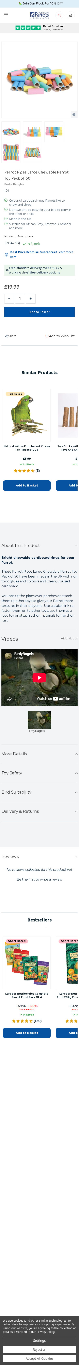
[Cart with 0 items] (71, 16)
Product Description (18, 236)
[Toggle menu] (5, 14)
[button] (39, 879)
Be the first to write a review (39, 879)
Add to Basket (27, 485)
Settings (39, 1340)
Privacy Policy (45, 1332)
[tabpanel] (39, 724)
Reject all (39, 1349)
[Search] (60, 16)
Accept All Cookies (39, 1358)
